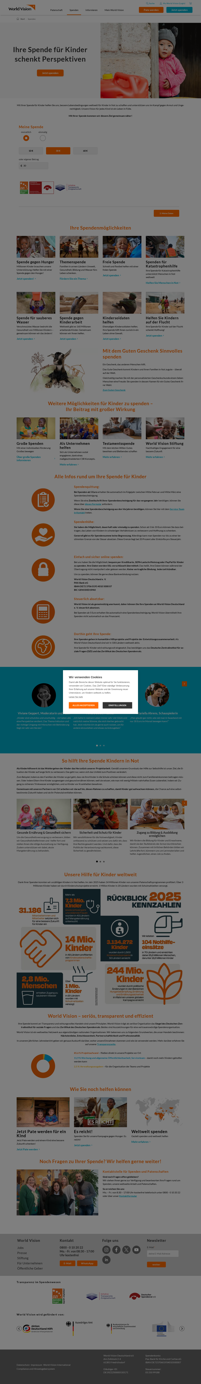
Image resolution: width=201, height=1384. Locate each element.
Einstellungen (117, 705)
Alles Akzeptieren (84, 705)
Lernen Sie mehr (76, 697)
